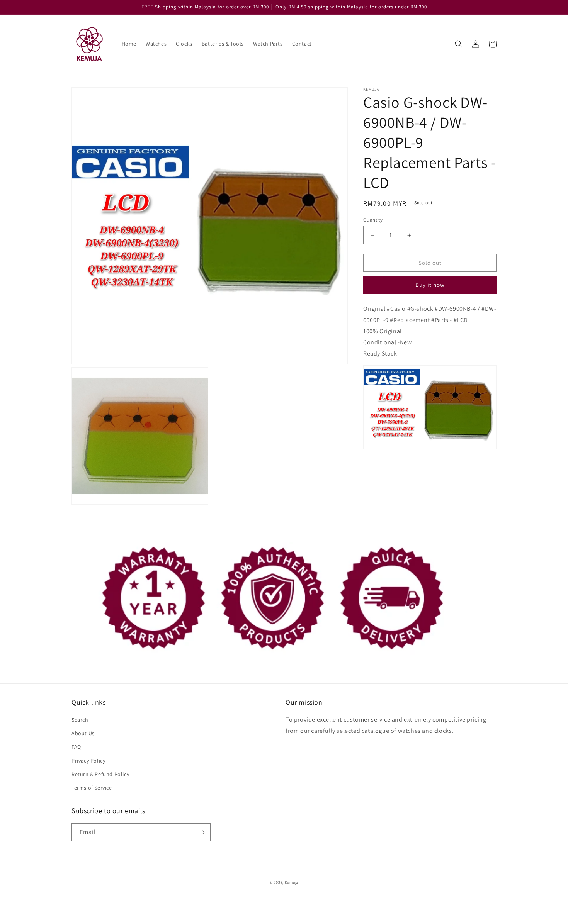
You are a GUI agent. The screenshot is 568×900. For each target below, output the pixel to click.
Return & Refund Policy (100, 774)
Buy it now (430, 285)
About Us (83, 733)
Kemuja (291, 882)
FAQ (76, 746)
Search (79, 719)
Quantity (373, 220)
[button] (458, 44)
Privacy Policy (88, 760)
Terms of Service (91, 787)
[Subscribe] (201, 832)
